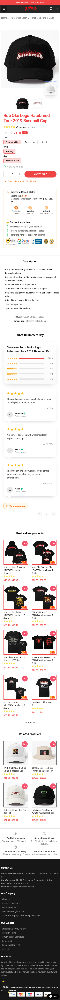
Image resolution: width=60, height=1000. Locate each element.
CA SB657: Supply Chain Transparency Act (21, 915)
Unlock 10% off (5, 987)
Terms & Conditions (11, 903)
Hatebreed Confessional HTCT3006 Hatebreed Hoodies (14, 570)
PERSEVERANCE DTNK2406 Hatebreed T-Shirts (42, 615)
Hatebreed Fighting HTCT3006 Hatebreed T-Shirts (14, 615)
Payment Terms (9, 933)
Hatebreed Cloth (19, 18)
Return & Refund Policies (13, 937)
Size (5, 156)
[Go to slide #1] (22, 103)
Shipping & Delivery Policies (14, 929)
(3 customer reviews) (25, 127)
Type (5, 137)
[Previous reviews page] (39, 513)
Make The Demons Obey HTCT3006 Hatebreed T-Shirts (42, 570)
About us (6, 899)
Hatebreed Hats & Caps (42, 18)
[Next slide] (54, 59)
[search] (51, 8)
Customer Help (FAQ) (11, 945)
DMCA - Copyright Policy (13, 911)
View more (30, 723)
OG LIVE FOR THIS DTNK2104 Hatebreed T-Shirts (14, 705)
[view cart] (56, 8)
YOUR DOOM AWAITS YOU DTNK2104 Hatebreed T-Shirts (43, 660)
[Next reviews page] (54, 513)
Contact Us (7, 941)
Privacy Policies (9, 907)
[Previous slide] (6, 59)
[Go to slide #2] (38, 103)
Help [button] (55, 996)
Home (4, 18)
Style (5, 147)
